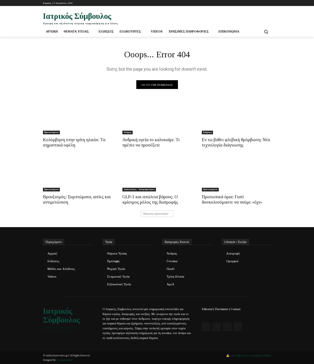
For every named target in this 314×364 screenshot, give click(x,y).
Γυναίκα (172, 261)
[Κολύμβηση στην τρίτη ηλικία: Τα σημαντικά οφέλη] (77, 117)
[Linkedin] (268, 3)
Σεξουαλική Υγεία (119, 284)
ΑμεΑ (170, 284)
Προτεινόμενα (51, 132)
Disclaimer (221, 309)
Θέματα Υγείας (117, 253)
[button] (266, 32)
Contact (236, 309)
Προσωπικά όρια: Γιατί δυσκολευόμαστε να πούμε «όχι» (232, 199)
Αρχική (52, 253)
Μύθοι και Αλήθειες (61, 269)
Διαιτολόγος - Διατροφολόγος (139, 189)
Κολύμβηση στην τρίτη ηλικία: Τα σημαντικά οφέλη (74, 142)
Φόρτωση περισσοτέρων (155, 213)
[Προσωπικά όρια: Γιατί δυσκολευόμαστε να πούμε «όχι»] (236, 174)
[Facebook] (250, 3)
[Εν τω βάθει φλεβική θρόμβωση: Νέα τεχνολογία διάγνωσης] (236, 117)
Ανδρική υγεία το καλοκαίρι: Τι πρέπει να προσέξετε (151, 142)
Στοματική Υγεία (118, 276)
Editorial (207, 309)
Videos (51, 276)
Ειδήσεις (207, 132)
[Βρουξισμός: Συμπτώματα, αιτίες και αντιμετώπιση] (77, 174)
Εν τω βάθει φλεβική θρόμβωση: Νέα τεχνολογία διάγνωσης (236, 142)
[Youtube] (262, 3)
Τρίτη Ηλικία (175, 276)
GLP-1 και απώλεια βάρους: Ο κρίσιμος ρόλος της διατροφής (150, 199)
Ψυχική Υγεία (116, 269)
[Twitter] (256, 3)
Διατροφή (233, 253)
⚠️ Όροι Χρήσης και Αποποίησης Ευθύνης (248, 355)
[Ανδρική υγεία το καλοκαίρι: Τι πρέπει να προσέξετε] (157, 117)
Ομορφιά (232, 261)
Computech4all (65, 359)
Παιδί (170, 269)
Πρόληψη (113, 261)
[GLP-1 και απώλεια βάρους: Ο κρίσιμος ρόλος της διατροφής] (157, 174)
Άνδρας (127, 132)
